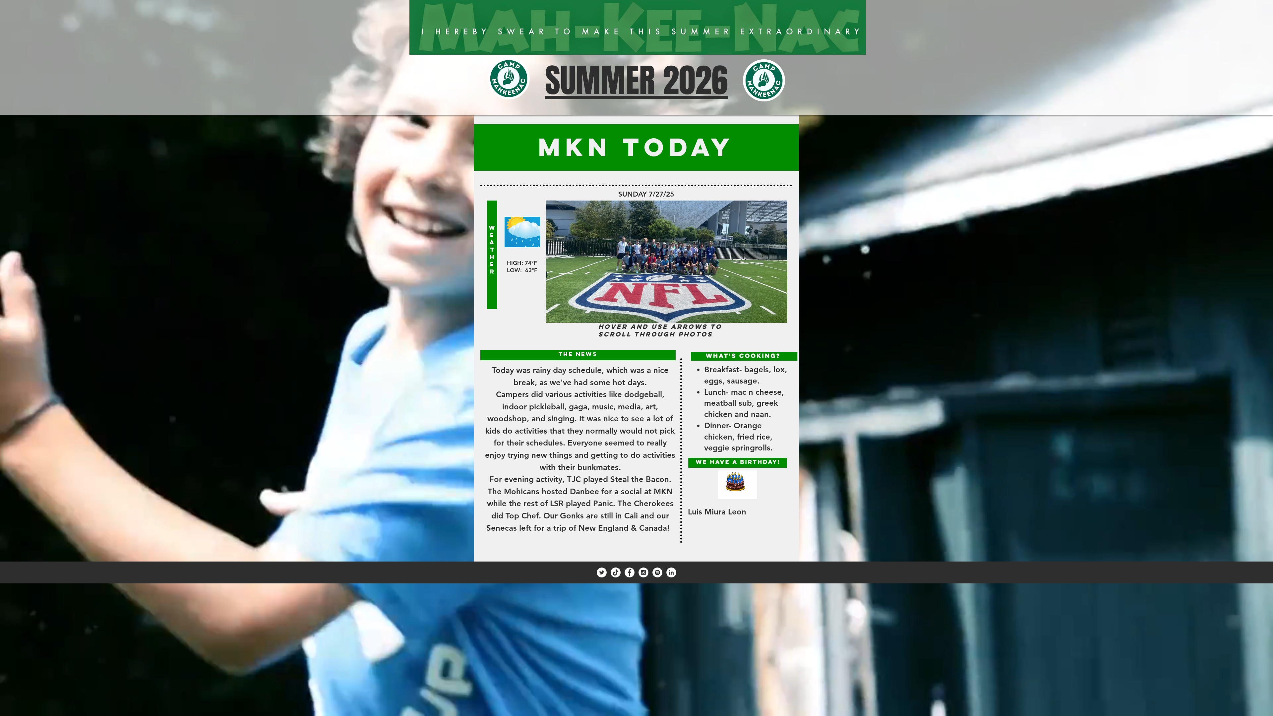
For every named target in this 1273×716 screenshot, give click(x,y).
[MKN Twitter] (602, 572)
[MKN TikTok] (616, 572)
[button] (666, 262)
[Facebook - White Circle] (630, 572)
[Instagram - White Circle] (643, 572)
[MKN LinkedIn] (671, 572)
